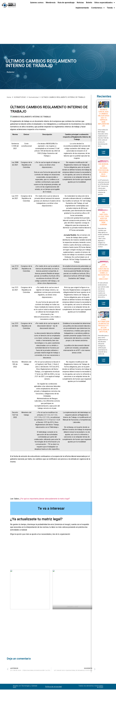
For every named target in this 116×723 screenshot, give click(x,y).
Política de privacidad (53, 687)
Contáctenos (96, 8)
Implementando (82, 8)
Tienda (110, 8)
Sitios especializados (103, 2)
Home (9, 97)
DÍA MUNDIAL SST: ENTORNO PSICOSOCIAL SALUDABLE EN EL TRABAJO (103, 170)
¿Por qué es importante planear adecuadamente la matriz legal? (45, 499)
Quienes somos (37, 2)
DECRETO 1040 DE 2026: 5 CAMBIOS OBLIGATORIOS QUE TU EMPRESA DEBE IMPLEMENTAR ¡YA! (103, 118)
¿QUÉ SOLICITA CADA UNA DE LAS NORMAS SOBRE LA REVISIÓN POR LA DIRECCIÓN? (103, 272)
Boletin (89, 2)
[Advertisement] (58, 27)
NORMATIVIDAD (20, 97)
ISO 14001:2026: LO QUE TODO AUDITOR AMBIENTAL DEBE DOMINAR (103, 218)
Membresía (50, 2)
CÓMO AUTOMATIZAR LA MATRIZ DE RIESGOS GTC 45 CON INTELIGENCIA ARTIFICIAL (103, 326)
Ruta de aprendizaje (66, 2)
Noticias (80, 2)
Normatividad (34, 97)
